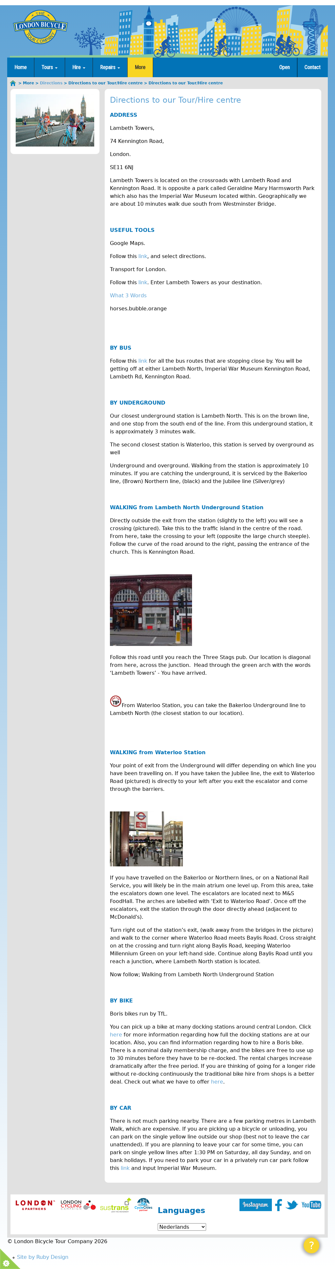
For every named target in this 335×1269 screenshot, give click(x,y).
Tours (48, 67)
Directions (51, 83)
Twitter (291, 1204)
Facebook (278, 1205)
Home (20, 67)
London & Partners (35, 1205)
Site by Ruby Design (42, 1257)
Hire (77, 67)
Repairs (108, 67)
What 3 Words (128, 295)
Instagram (255, 1205)
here (116, 1035)
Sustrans (115, 1205)
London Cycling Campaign (78, 1205)
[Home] (40, 26)
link (142, 256)
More (140, 67)
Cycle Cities (143, 1205)
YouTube (311, 1205)
